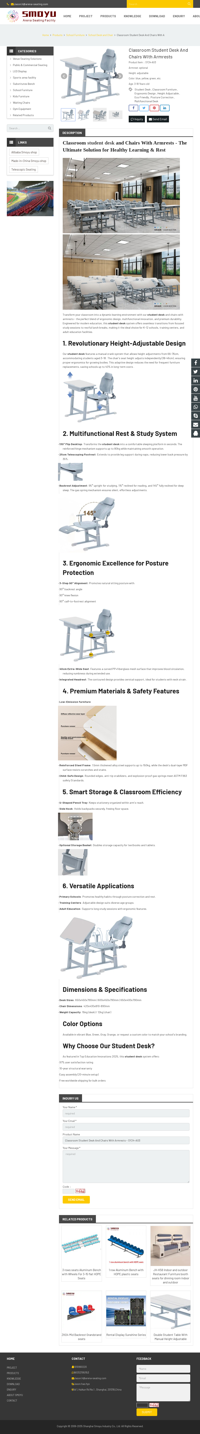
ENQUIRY (11, 1389)
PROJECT (12, 1367)
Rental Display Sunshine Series (126, 1334)
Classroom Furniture (164, 89)
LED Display (20, 71)
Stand (74, 780)
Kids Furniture (21, 96)
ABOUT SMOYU (15, 1395)
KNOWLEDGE (14, 1378)
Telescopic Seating (23, 169)
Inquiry (138, 119)
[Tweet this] (144, 108)
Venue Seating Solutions (27, 58)
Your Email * (69, 1120)
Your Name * (70, 1107)
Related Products (23, 115)
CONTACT (12, 1400)
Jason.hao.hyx (82, 1383)
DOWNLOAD (13, 1384)
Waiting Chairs (21, 102)
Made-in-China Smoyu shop (28, 161)
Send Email (159, 119)
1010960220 (80, 1366)
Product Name (71, 1134)
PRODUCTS (13, 1373)
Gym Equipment (22, 108)
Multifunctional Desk (146, 101)
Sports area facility (24, 77)
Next (120, 76)
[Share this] (133, 108)
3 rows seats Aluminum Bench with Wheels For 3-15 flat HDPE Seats (81, 1274)
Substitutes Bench (24, 83)
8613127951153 (81, 1372)
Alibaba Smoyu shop (24, 152)
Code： (67, 1186)
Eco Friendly (142, 97)
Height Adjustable (168, 93)
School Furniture (22, 90)
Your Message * (71, 1147)
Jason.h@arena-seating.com (31, 4)
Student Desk (143, 89)
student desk (100, 143)
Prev (64, 76)
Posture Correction (162, 97)
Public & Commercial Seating (30, 65)
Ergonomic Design (145, 93)
